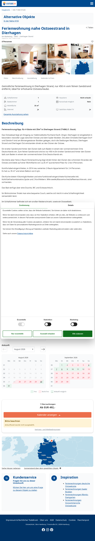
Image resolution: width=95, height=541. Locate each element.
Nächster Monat (43, 349)
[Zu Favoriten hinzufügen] (92, 41)
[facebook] (43, 529)
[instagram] (47, 529)
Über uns (44, 520)
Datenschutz (61, 520)
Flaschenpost (83, 520)
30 (41, 382)
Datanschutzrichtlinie (25, 233)
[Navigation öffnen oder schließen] (91, 3)
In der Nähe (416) (11, 21)
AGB (52, 520)
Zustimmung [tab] (24, 205)
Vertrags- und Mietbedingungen (47, 429)
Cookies (72, 520)
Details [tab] (71, 205)
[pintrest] (51, 529)
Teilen (90, 27)
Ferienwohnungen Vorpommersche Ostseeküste (73, 503)
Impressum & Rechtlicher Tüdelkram (22, 520)
